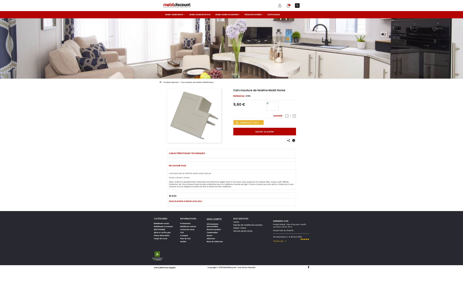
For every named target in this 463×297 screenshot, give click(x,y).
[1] (301, 239)
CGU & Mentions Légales (165, 267)
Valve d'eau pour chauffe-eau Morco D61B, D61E (290, 225)
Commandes (212, 232)
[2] (303, 239)
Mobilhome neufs (161, 223)
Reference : (239, 96)
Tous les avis (279, 241)
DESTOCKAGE (159, 229)
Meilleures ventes (188, 226)
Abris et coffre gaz (162, 232)
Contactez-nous (187, 229)
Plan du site (185, 238)
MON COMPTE (214, 218)
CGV (182, 232)
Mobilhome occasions (163, 226)
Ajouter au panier (264, 131)
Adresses (211, 238)
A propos (184, 235)
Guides (183, 241)
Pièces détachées (162, 235)
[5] (308, 239)
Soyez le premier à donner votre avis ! (185, 201)
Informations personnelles (212, 225)
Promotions (185, 223)
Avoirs (209, 235)
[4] (306, 239)
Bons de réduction (215, 241)
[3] (305, 239)
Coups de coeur (160, 238)
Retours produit (214, 229)
